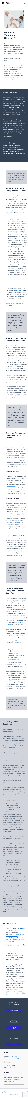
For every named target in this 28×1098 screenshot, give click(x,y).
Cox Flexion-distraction (14, 522)
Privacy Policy (14, 1094)
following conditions (13, 641)
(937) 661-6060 (15, 77)
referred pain (17, 290)
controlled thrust (11, 486)
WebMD (22, 103)
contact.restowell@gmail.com (15, 1058)
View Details (18, 991)
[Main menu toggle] (24, 3)
